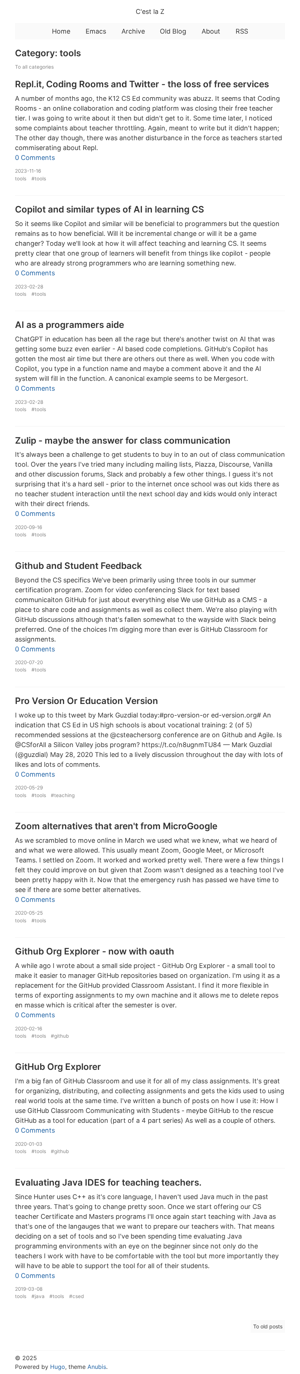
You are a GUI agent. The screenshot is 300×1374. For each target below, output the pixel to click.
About (211, 31)
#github (60, 1036)
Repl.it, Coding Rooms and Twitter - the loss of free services (142, 84)
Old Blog (173, 31)
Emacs (96, 31)
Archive (133, 31)
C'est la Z (150, 11)
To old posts (267, 1326)
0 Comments (35, 157)
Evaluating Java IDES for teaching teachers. (108, 1182)
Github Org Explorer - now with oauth (94, 951)
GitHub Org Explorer (58, 1066)
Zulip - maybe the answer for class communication (122, 440)
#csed (76, 1296)
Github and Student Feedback (78, 565)
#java (38, 1296)
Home (61, 31)
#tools (38, 178)
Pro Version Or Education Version (86, 700)
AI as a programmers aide (69, 324)
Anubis (96, 1366)
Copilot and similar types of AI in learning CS (109, 209)
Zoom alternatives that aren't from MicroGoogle (116, 825)
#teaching (63, 795)
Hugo (57, 1366)
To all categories (34, 67)
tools (20, 178)
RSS (242, 31)
